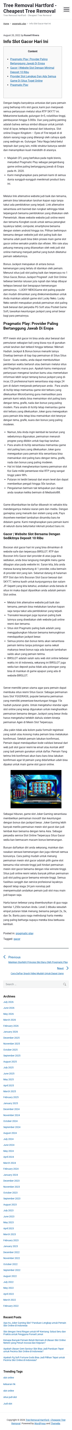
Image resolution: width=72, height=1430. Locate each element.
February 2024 (11, 1168)
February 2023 (11, 1240)
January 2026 (10, 1031)
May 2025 (8, 1079)
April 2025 (8, 1085)
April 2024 (8, 1157)
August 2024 (10, 1133)
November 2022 (11, 1258)
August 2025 (10, 1061)
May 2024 (8, 1151)
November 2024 (11, 1115)
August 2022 (10, 1276)
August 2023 (10, 1204)
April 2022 (8, 1294)
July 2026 (8, 1002)
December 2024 (11, 1109)
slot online (8, 1377)
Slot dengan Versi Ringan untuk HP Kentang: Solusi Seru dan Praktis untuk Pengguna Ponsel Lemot (34, 1333)
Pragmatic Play (19, 85)
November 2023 (11, 1186)
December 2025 (11, 1037)
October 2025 (10, 1049)
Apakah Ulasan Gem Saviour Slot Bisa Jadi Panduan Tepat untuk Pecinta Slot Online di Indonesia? (33, 1350)
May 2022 (8, 1288)
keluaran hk (9, 1384)
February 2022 (11, 1306)
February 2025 (11, 1097)
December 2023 (11, 1180)
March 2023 (9, 1234)
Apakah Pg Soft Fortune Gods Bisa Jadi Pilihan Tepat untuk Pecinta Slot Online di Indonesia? (34, 1358)
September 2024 (11, 1127)
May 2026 (8, 1014)
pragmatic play (24, 933)
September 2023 (11, 1198)
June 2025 (8, 1073)
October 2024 (10, 1121)
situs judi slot (10, 1397)
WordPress (40, 1423)
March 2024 (9, 1163)
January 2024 (10, 1174)
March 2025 (9, 1091)
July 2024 (8, 1139)
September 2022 (11, 1270)
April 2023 (8, 1228)
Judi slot (7, 1403)
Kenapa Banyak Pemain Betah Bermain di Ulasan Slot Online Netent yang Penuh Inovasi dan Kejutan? (34, 1341)
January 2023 (10, 1246)
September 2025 (11, 1055)
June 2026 (8, 1008)
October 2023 (10, 1192)
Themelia (55, 1423)
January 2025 (10, 1103)
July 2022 (8, 1282)
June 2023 (8, 1216)
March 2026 (9, 1019)
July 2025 (8, 1067)
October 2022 (10, 1264)
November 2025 (11, 1043)
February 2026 (11, 1026)
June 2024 (8, 1145)
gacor (17, 939)
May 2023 (8, 1222)
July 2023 (8, 1210)
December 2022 (11, 1252)
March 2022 (9, 1299)
